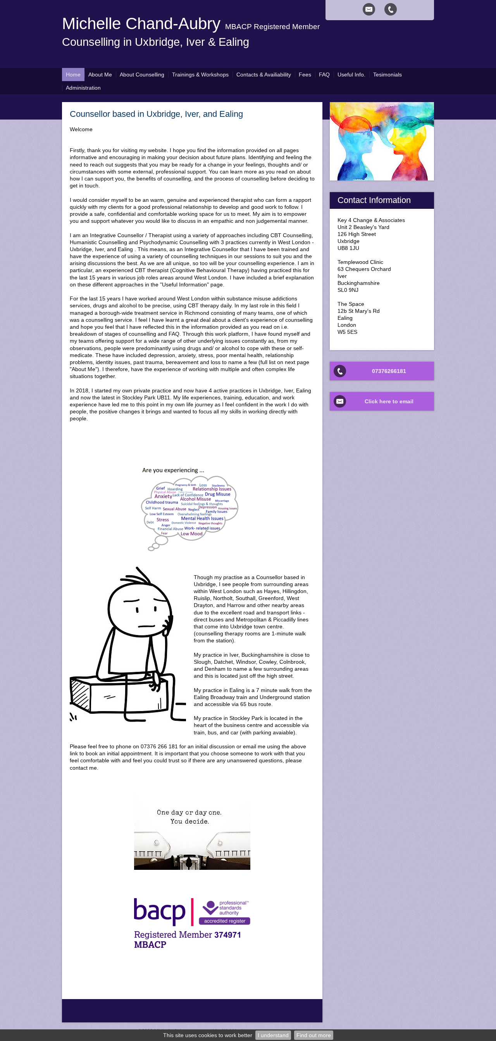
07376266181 (389, 371)
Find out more (313, 1035)
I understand (273, 1035)
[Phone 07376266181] (391, 9)
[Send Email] (369, 9)
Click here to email (389, 401)
